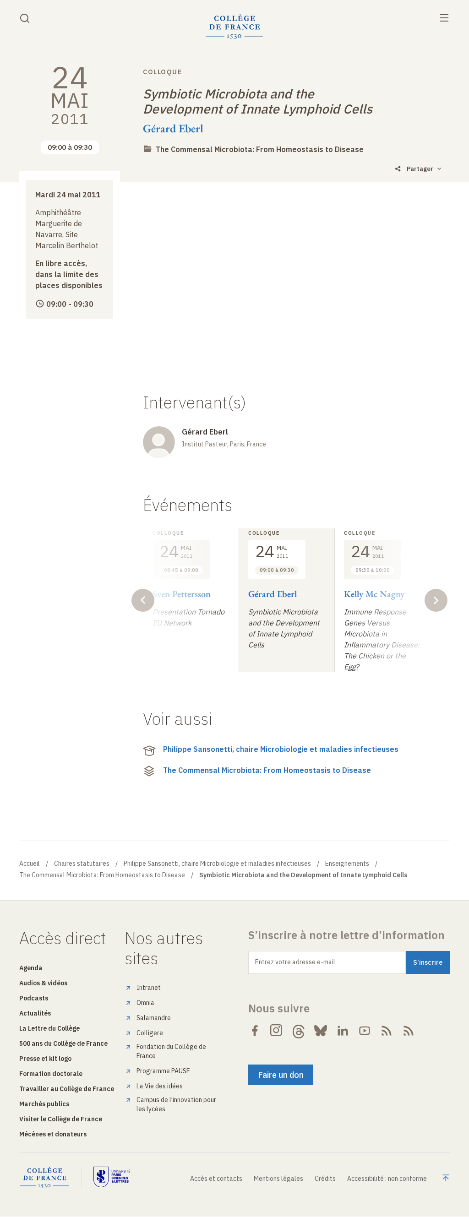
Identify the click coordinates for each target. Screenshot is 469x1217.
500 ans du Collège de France (63, 1043)
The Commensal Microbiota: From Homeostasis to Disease (260, 149)
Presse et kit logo (45, 1058)
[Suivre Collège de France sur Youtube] (364, 1030)
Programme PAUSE (163, 1071)
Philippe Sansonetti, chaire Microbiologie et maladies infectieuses (280, 749)
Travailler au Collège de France (66, 1089)
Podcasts (33, 998)
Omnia (145, 1003)
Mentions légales (278, 1178)
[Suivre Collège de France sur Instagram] (276, 1030)
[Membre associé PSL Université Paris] (111, 1178)
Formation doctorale (50, 1074)
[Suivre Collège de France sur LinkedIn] (342, 1030)
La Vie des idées (159, 1086)
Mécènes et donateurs (53, 1134)
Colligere (149, 1033)
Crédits (325, 1178)
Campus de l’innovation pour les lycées (176, 1104)
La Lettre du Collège (49, 1028)
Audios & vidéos (43, 983)
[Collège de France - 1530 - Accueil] (234, 27)
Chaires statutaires (81, 863)
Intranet (148, 987)
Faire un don (281, 1075)
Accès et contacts (216, 1178)
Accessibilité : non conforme (387, 1178)
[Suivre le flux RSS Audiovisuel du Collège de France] (408, 1030)
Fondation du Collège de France (171, 1051)
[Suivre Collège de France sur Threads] (298, 1030)
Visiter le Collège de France (60, 1119)
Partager (420, 169)
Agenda (31, 968)
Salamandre (153, 1018)
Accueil (29, 863)
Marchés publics (44, 1104)
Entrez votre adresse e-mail (295, 962)
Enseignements (347, 863)
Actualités (35, 1013)
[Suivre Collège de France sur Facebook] (254, 1030)
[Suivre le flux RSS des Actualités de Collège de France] (386, 1030)
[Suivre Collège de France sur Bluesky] (320, 1030)
